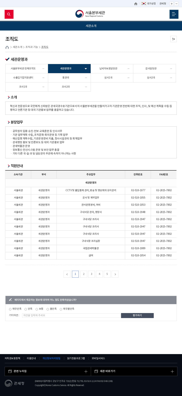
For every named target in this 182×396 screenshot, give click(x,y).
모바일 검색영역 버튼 (9, 14)
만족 (30, 309)
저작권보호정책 (12, 358)
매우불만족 (68, 309)
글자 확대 (172, 4)
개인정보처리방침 (51, 358)
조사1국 (23, 86)
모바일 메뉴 (174, 14)
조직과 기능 (31, 47)
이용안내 (31, 358)
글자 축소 (176, 4)
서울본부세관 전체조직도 (23, 68)
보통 (41, 309)
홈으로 (135, 4)
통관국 (65, 77)
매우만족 (16, 309)
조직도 (45, 47)
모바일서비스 (98, 358)
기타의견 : (14, 315)
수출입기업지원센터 (23, 77)
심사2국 (151, 77)
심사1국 (108, 77)
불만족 (53, 309)
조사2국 (66, 86)
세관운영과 (65, 68)
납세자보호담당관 (108, 68)
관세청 (162, 3)
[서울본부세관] (91, 14)
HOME (7, 47)
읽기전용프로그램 (76, 358)
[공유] (173, 39)
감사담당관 (151, 68)
